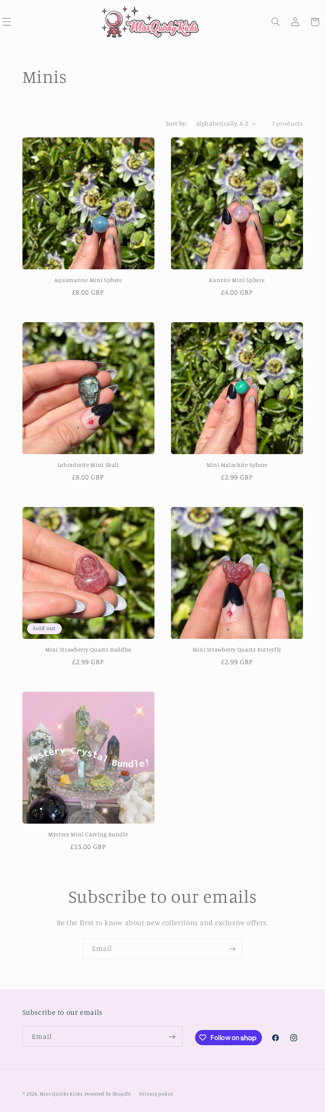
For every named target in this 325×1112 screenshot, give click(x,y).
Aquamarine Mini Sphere (88, 280)
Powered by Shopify (108, 1094)
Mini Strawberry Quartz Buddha (88, 649)
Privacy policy (156, 1094)
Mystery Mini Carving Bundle (88, 834)
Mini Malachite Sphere (237, 464)
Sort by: (176, 123)
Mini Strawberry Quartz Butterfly (237, 649)
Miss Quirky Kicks (61, 1094)
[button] (276, 22)
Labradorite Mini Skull (88, 464)
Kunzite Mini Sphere (236, 280)
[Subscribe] (232, 948)
